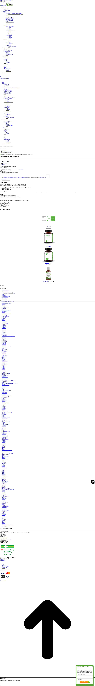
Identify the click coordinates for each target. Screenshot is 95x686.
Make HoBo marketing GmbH (7, 412)
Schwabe (4, 479)
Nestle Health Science (5, 424)
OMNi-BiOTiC (5, 436)
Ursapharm (4, 511)
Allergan (3, 309)
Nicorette (4, 426)
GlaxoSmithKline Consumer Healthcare (8, 380)
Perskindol (4, 446)
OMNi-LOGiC (4, 437)
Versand (3, 164)
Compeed (4, 342)
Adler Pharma (4, 305)
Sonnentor (4, 487)
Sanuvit (3, 477)
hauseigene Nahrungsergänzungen (9, 177)
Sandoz (3, 470)
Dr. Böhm (4, 350)
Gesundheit (4, 295)
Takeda (3, 497)
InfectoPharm (4, 393)
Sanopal (3, 473)
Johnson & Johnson (5, 396)
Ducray (3, 357)
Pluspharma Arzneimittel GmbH (7, 453)
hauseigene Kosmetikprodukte (8, 292)
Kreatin (47, 226)
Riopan (3, 464)
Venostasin (4, 513)
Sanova (3, 475)
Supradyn (4, 494)
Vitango (3, 518)
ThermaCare (4, 507)
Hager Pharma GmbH (5, 385)
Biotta (3, 331)
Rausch (3, 458)
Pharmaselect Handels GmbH (7, 450)
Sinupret (3, 486)
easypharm (4, 360)
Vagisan (3, 512)
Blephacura (4, 332)
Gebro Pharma (5, 377)
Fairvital (3, 369)
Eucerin (3, 366)
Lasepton (3, 404)
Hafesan (3, 384)
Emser (3, 362)
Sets (2, 298)
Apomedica (4, 315)
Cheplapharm (4, 340)
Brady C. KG (4, 334)
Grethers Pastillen (5, 381)
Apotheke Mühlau (43, 177)
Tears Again (4, 500)
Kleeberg (3, 399)
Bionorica (4, 330)
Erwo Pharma (4, 363)
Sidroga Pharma (5, 481)
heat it (3, 387)
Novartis (3, 428)
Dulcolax (3, 358)
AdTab (3, 306)
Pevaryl (3, 448)
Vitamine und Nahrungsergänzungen (23, 177)
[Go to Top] (47, 676)
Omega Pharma (4, 435)
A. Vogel (3, 304)
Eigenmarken (4, 291)
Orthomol (4, 440)
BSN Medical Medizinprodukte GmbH (8, 336)
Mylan (3, 422)
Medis (3, 416)
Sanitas (3, 471)
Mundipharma (4, 420)
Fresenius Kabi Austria (6, 373)
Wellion (3, 522)
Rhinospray (4, 462)
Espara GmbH (4, 364)
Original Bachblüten (5, 439)
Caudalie (4, 338)
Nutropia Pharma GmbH (6, 431)
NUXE (3, 432)
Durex (3, 359)
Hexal (3, 391)
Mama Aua (4, 413)
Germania (4, 378)
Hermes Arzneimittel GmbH (6, 390)
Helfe (3, 389)
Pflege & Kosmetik (5, 297)
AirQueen (4, 308)
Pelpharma (4, 445)
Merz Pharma (4, 418)
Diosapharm (4, 347)
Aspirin (3, 319)
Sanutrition (4, 476)
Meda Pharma (4, 414)
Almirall (3, 312)
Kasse (8, 78)
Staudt (3, 491)
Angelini (4, 314)
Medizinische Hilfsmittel (6, 296)
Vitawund (4, 519)
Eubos (3, 365)
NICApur (4, 425)
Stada (3, 490)
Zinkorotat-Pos (4, 526)
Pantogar (3, 443)
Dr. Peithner (4, 354)
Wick (3, 523)
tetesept (3, 504)
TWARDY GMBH (5, 510)
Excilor (3, 367)
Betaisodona (4, 326)
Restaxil (3, 461)
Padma (3, 442)
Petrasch (3, 447)
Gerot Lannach (4, 379)
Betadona (4, 325)
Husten (16, 177)
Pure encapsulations (5, 456)
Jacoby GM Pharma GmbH (6, 395)
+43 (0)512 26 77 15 (3, 0)
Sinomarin (4, 485)
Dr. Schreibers (4, 356)
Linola (3, 407)
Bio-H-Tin (4, 327)
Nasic (3, 423)
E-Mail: (5, 539)
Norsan (3, 427)
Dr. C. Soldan (4, 351)
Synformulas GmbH (5, 496)
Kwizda (3, 401)
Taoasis (3, 499)
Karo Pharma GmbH (5, 397)
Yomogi (3, 525)
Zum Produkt (48, 228)
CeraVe (3, 339)
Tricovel (3, 509)
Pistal (3, 452)
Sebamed (3, 480)
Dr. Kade (3, 352)
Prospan (3, 455)
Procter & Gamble (5, 454)
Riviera (3, 465)
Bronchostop (4, 335)
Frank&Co (4, 372)
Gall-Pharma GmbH (5, 375)
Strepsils (3, 493)
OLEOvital (4, 434)
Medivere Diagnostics (6, 417)
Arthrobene (4, 318)
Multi (3, 419)
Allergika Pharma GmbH (6, 310)
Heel (3, 388)
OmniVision (4, 438)
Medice (3, 415)
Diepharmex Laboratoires (6, 346)
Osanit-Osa (4, 441)
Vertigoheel (4, 514)
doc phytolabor (4, 349)
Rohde (3, 466)
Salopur (3, 468)
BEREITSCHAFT (9, 0)
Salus (3, 469)
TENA (3, 501)
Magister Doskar (5, 411)
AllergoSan (4, 311)
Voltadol (3, 520)
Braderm (3, 333)
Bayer (3, 322)
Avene (3, 320)
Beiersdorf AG (5, 323)
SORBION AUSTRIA (6, 488)
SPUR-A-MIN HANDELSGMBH (8, 489)
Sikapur (3, 483)
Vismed (3, 517)
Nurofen (3, 429)
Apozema (4, 317)
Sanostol (3, 474)
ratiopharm (4, 457)
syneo (3, 495)
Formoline (4, 371)
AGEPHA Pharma (5, 307)
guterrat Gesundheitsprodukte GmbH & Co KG (9, 383)
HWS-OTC (4, 392)
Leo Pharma (4, 406)
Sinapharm (4, 484)
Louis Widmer (4, 408)
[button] (9, 172)
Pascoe (3, 444)
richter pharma (4, 463)
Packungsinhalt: (2, 169)
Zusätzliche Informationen (6, 180)
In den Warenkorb (2, 171)
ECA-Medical (4, 361)
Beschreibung (4, 179)
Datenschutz (85, 684)
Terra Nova (4, 503)
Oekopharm (4, 433)
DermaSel (4, 344)
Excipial (3, 368)
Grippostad (4, 382)
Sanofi (3, 472)
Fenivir (3, 370)
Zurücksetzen (21, 169)
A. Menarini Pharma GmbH (6, 303)
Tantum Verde (4, 498)
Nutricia (3, 430)
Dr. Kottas (4, 353)
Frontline (4, 374)
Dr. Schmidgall (4, 355)
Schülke (3, 478)
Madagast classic (45, 281)
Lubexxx (3, 409)
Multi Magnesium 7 (46, 244)
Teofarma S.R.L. (5, 502)
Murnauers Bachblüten (6, 421)
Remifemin (4, 460)
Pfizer (3, 449)
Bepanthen (4, 324)
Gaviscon (4, 376)
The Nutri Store (4, 505)
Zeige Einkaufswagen (3, 78)
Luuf (3, 410)
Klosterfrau (4, 400)
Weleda (3, 521)
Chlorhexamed (4, 341)
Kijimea (3, 398)
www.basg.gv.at (2, 559)
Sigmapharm (4, 482)
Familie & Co (4, 294)
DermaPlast (4, 343)
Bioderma (4, 328)
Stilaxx (3, 492)
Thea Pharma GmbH (5, 506)
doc (3, 348)
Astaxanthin (47, 263)
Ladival (3, 403)
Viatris (3, 515)
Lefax (3, 405)
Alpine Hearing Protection (6, 313)
